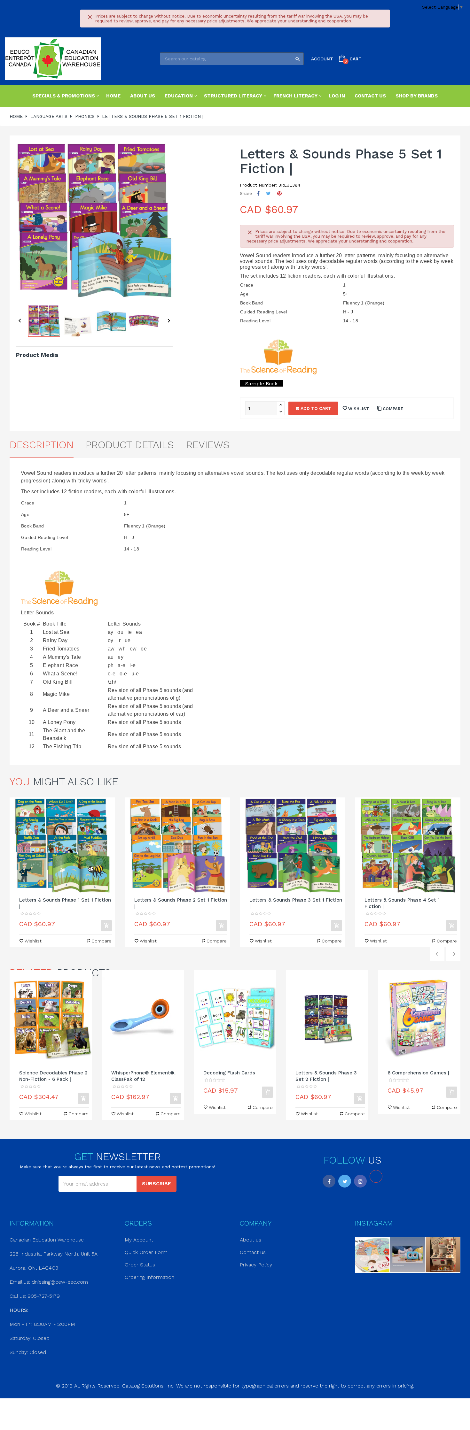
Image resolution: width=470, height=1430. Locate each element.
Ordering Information (149, 1277)
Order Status (140, 1265)
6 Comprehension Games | (418, 1073)
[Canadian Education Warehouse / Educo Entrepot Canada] (53, 59)
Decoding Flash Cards (229, 1073)
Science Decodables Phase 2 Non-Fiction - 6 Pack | (53, 1076)
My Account (139, 1240)
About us (250, 1240)
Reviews (208, 445)
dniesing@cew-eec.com (60, 1282)
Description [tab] (42, 445)
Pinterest (279, 193)
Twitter (345, 1181)
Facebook (329, 1181)
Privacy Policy (256, 1265)
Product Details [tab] (130, 445)
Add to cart (315, 408)
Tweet (268, 193)
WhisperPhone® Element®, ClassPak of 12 (143, 1076)
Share (258, 193)
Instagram (360, 1181)
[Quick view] (62, 845)
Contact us (253, 1252)
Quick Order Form (146, 1252)
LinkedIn (376, 1176)
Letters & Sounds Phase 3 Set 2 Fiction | (326, 1076)
